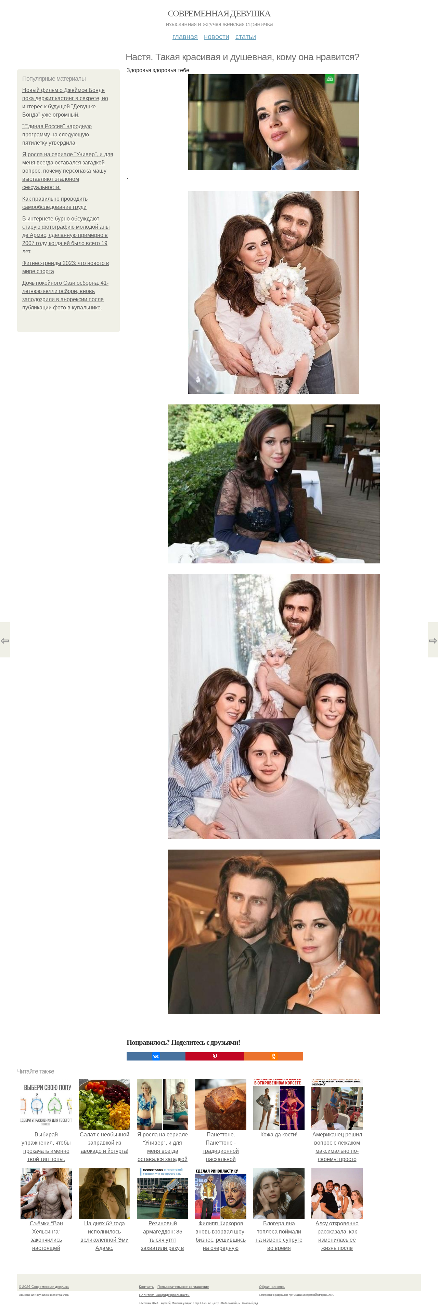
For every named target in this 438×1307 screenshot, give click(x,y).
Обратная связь (272, 1286)
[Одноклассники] (273, 1056)
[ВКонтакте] (156, 1056)
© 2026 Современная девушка (44, 1286)
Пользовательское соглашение (183, 1286)
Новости (216, 36)
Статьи (245, 36)
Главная (185, 36)
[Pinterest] (214, 1056)
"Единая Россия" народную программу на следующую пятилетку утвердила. (57, 134)
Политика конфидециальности (164, 1294)
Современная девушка (219, 13)
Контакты (146, 1286)
